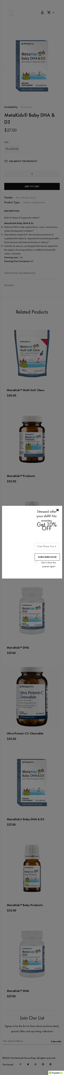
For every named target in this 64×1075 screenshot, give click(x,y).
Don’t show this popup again (48, 564)
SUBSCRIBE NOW (47, 556)
